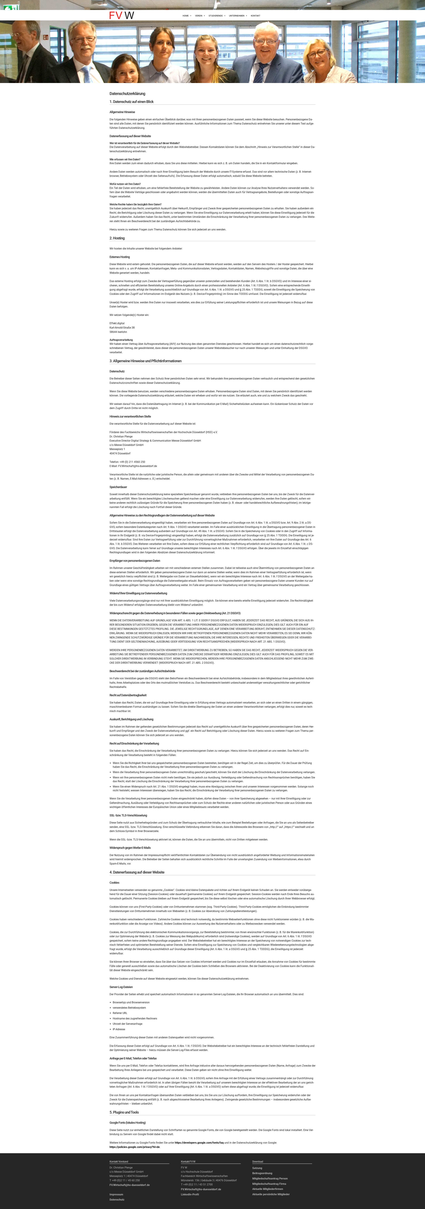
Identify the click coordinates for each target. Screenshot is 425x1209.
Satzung (257, 1168)
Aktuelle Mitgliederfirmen (267, 1189)
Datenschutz (117, 1199)
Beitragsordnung (262, 1173)
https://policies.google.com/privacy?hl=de (135, 1147)
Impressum (116, 1194)
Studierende (216, 15)
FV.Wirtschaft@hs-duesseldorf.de (130, 1185)
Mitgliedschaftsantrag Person (270, 1178)
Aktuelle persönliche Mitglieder (271, 1194)
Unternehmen (236, 15)
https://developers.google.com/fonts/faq (199, 1142)
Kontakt (255, 15)
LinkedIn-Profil (190, 1194)
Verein (198, 15)
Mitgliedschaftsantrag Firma (269, 1183)
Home (186, 15)
